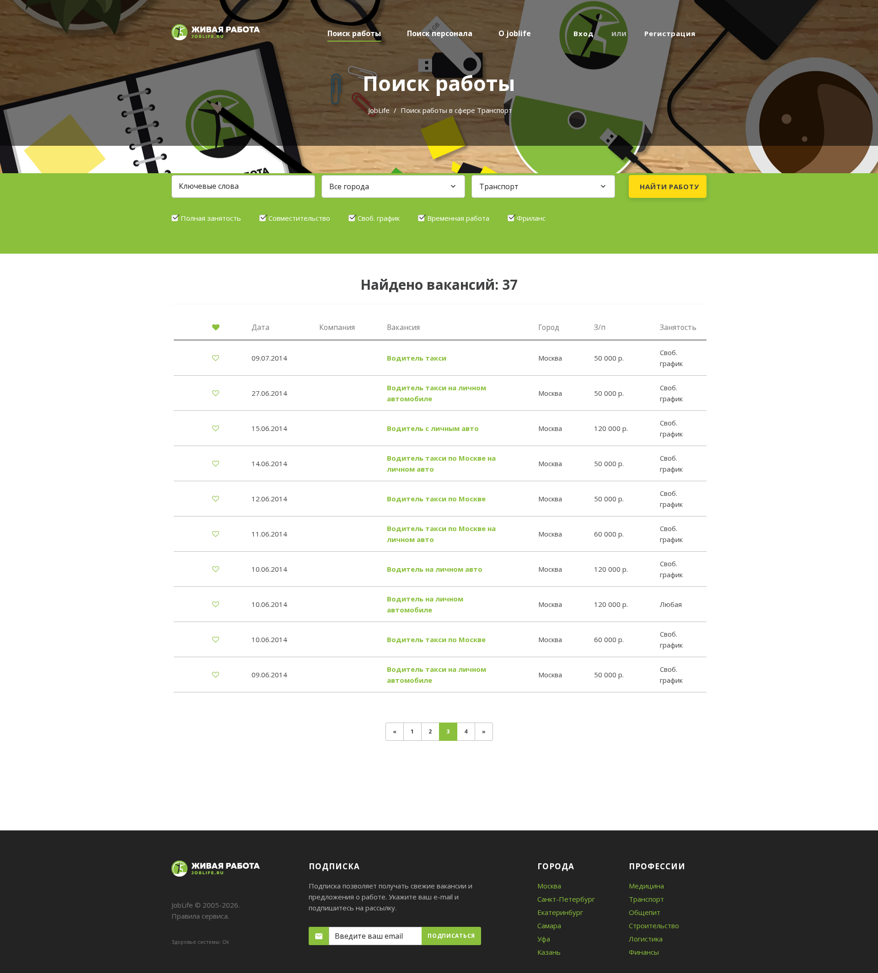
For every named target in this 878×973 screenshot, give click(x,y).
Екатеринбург (560, 912)
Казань (549, 952)
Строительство (654, 925)
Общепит (644, 912)
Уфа (543, 938)
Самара (549, 925)
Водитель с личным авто (433, 428)
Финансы (644, 952)
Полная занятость (211, 218)
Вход (583, 33)
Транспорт (646, 899)
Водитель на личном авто (434, 569)
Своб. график (379, 218)
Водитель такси (416, 357)
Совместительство (299, 218)
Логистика (646, 938)
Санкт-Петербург (566, 899)
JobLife (379, 110)
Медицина (646, 885)
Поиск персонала (439, 33)
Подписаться (451, 936)
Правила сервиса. (200, 915)
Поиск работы (354, 33)
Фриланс (531, 218)
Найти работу (669, 186)
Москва (549, 885)
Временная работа (458, 218)
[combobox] (393, 186)
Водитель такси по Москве (436, 498)
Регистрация (670, 33)
